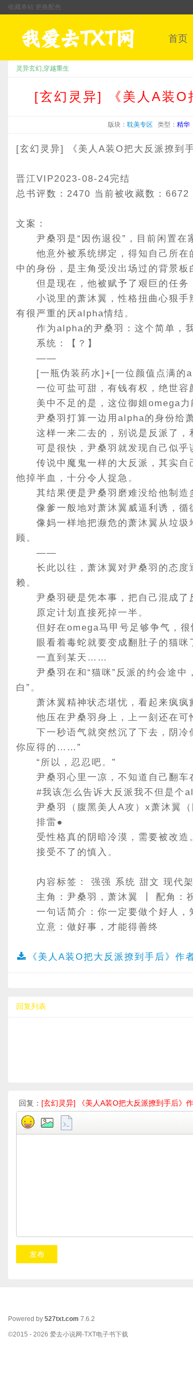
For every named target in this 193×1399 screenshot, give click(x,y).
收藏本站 (21, 7)
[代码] (66, 1122)
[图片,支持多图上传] (47, 1122)
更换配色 (48, 7)
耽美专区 (140, 124)
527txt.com (61, 1319)
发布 (36, 1254)
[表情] (27, 1122)
